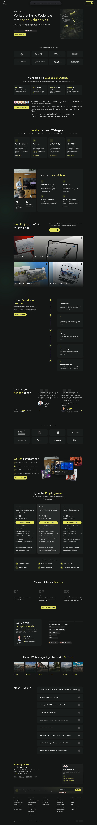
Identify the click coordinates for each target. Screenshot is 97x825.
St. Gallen (65, 674)
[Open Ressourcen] (59, 3)
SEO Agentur (35, 92)
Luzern (29, 674)
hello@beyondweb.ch (70, 778)
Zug (52, 674)
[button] (82, 411)
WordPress (35, 151)
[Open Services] (36, 3)
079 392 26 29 (68, 776)
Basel (40, 674)
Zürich (17, 674)
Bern (76, 674)
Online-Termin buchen (70, 780)
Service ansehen (18, 155)
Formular (23, 629)
